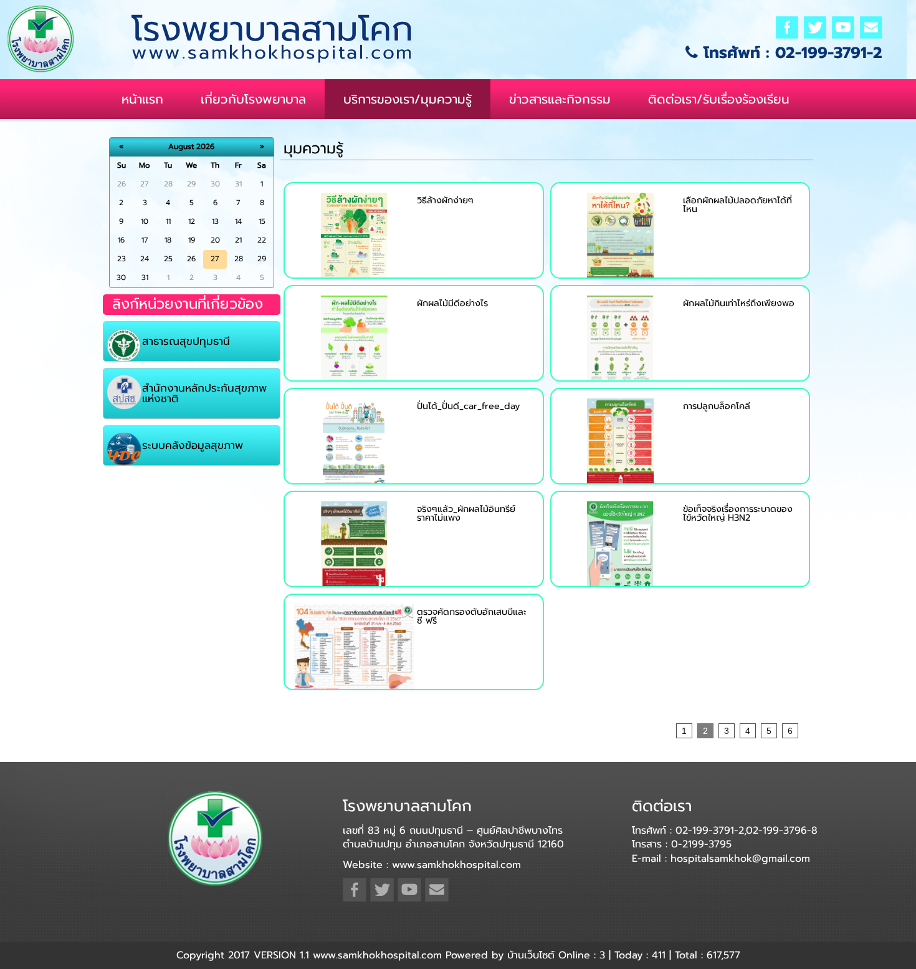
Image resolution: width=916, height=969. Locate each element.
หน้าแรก (142, 99)
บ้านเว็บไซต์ (531, 955)
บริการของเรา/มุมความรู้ (407, 99)
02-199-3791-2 (828, 53)
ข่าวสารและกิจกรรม (560, 99)
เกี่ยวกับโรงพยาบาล (253, 99)
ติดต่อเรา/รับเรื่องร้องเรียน (719, 99)
